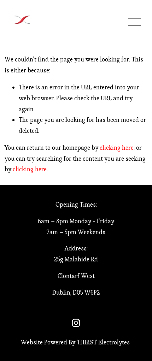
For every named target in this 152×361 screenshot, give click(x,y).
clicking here (117, 148)
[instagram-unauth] (76, 323)
